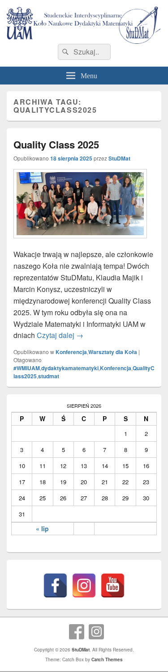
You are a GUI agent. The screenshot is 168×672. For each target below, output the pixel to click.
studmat (48, 376)
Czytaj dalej (60, 335)
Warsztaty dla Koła (112, 352)
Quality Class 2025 (56, 144)
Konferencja (71, 352)
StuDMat (119, 158)
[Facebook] (55, 585)
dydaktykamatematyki (70, 368)
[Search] (64, 52)
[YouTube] (112, 585)
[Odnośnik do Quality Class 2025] (80, 242)
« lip (42, 528)
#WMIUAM (26, 368)
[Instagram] (84, 585)
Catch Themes (107, 659)
